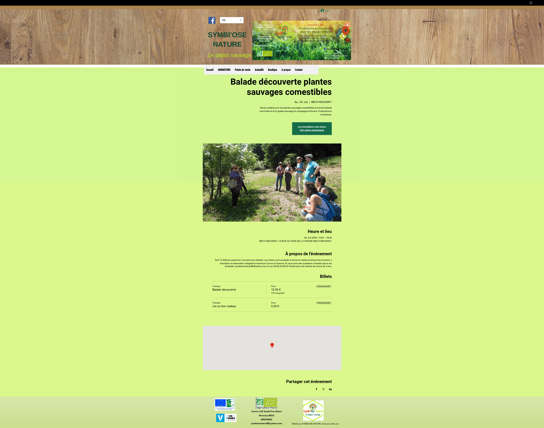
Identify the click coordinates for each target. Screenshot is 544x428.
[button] (531, 2)
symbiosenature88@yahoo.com (266, 423)
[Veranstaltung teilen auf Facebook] (316, 389)
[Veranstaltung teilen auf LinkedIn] (330, 389)
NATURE (227, 44)
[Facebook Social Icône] (211, 20)
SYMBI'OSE (227, 35)
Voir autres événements (312, 130)
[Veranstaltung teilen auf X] (323, 389)
